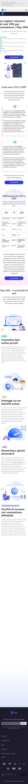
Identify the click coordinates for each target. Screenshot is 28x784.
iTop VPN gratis (18, 463)
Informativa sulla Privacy (7, 5)
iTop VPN (4, 10)
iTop (3, 14)
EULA (2, 775)
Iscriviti (23, 723)
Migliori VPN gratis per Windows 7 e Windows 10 (12, 624)
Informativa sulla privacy (7, 774)
